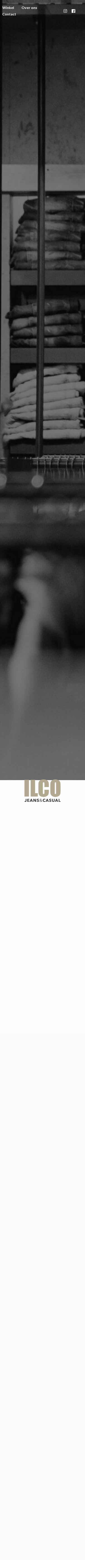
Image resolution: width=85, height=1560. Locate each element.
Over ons (29, 7)
